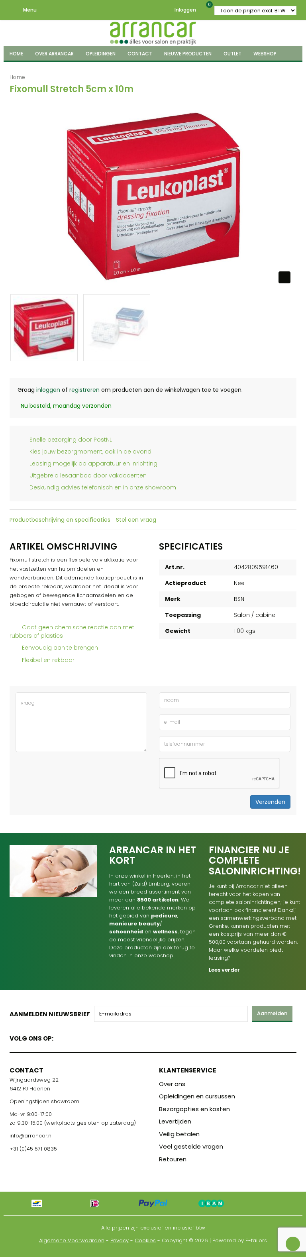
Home (17, 77)
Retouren (172, 1159)
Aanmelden (272, 1013)
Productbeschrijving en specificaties (60, 520)
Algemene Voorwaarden (71, 1240)
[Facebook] (62, 1037)
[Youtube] (76, 1037)
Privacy (119, 1240)
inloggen (48, 390)
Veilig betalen (179, 1134)
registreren (84, 390)
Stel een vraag (136, 520)
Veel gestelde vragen (191, 1146)
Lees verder (224, 970)
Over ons (172, 1084)
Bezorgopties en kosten (194, 1109)
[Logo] (153, 32)
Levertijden (175, 1121)
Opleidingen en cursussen (197, 1096)
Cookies (145, 1240)
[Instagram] (90, 1037)
